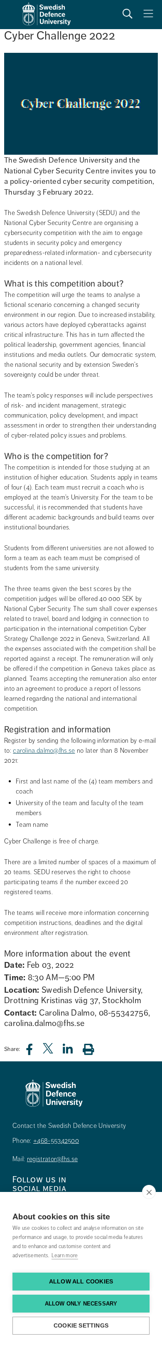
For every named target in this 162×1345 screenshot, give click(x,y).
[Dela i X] (48, 1051)
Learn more (65, 1255)
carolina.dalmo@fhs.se (44, 751)
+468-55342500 (56, 1141)
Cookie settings (81, 1326)
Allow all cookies (81, 1281)
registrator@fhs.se (52, 1159)
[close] (149, 1192)
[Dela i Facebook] (34, 1051)
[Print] (92, 1049)
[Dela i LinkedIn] (73, 1051)
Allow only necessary (81, 1303)
